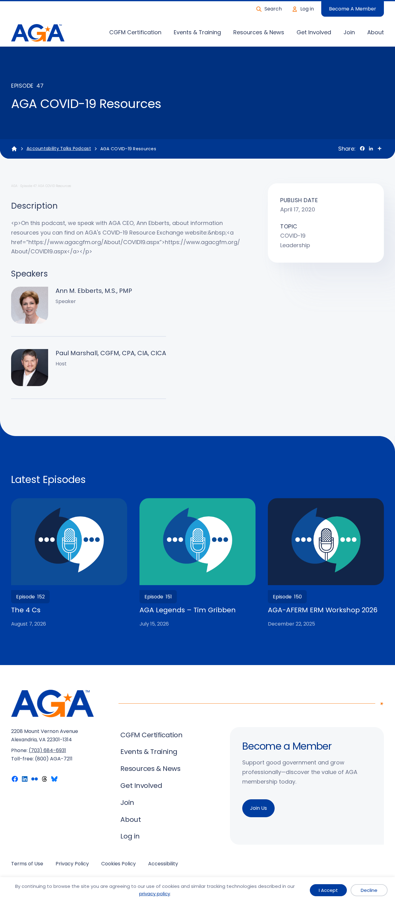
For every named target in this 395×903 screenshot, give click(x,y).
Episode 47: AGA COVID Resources (45, 186)
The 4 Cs (25, 610)
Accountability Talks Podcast (59, 148)
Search (273, 8)
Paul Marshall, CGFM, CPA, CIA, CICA (111, 353)
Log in (307, 8)
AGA (14, 186)
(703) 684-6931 (47, 750)
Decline (369, 890)
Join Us (258, 808)
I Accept (328, 890)
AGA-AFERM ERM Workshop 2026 (322, 610)
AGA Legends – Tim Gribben (187, 610)
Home (14, 149)
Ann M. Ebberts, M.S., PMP (94, 290)
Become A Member (352, 8)
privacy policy (154, 893)
